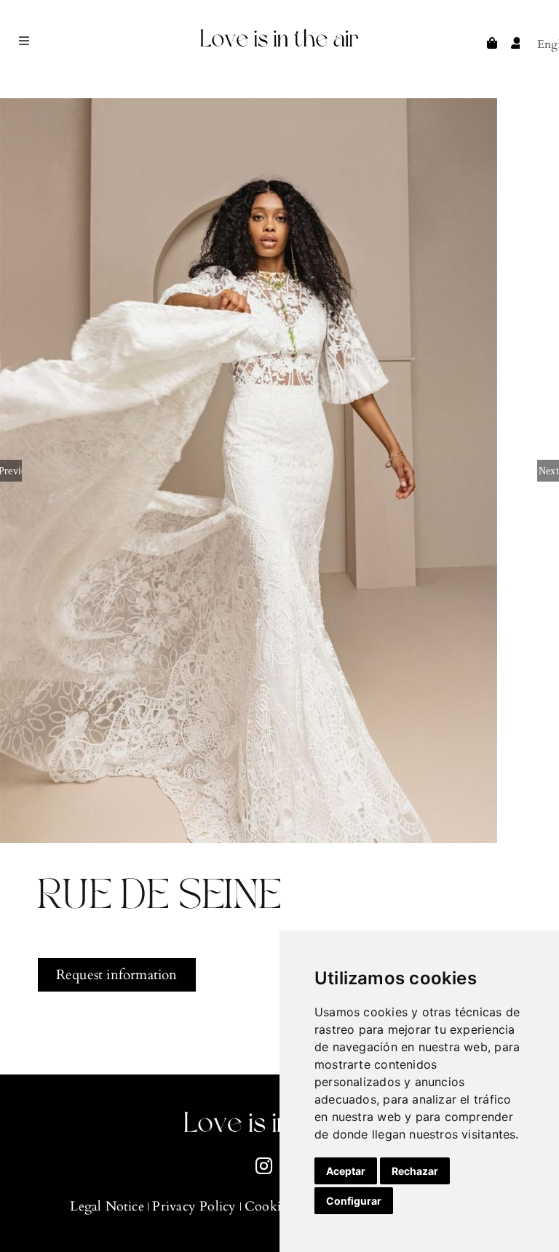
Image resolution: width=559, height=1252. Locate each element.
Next (549, 471)
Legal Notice (107, 1206)
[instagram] (263, 1165)
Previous (11, 471)
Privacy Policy (194, 1206)
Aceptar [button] (345, 1171)
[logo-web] (279, 32)
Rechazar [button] (415, 1171)
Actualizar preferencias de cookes (21, 1230)
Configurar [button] (353, 1201)
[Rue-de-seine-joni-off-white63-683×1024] (279, 470)
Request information (117, 974)
